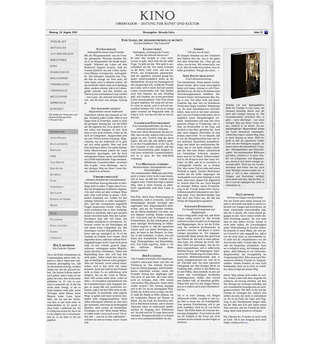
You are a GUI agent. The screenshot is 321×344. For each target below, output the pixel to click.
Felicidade (56, 219)
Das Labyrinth (59, 143)
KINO (53, 66)
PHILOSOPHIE (59, 78)
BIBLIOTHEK (58, 59)
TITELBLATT (58, 41)
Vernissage (57, 186)
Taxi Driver (57, 162)
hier (246, 322)
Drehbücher (57, 131)
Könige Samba (60, 198)
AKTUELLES (58, 47)
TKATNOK (57, 108)
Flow (53, 180)
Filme (53, 213)
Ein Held (55, 174)
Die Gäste (56, 192)
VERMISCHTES (59, 84)
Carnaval (56, 237)
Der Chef (55, 150)
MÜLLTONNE (58, 96)
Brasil (54, 205)
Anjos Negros (58, 137)
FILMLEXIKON (59, 72)
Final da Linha (58, 225)
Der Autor (56, 168)
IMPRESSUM (58, 102)
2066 (53, 156)
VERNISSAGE (58, 90)
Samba (54, 231)
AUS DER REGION (61, 53)
